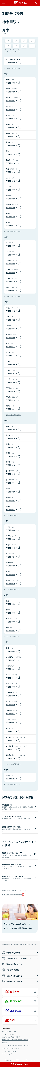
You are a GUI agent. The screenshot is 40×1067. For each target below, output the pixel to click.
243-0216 (11, 704)
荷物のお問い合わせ (14, 964)
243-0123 (11, 740)
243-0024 (11, 557)
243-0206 (11, 382)
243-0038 (11, 109)
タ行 (32, 41)
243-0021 (11, 199)
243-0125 (11, 216)
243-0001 (11, 622)
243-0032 (11, 225)
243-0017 (11, 329)
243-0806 (11, 364)
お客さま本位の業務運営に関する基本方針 (15, 1040)
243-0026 (11, 391)
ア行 (8, 41)
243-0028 (11, 92)
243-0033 (11, 574)
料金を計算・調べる (14, 981)
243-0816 (11, 613)
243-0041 (11, 678)
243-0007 (11, 127)
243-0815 (11, 465)
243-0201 (11, 263)
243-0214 (11, 400)
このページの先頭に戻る (13, 68)
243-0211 (11, 346)
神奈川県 (27, 944)
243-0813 (11, 474)
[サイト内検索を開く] (36, 3)
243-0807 (11, 246)
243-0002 (11, 722)
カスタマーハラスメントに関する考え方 (14, 1045)
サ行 (24, 41)
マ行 (24, 46)
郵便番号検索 (18, 944)
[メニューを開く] (3, 3)
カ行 (16, 41)
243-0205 (11, 429)
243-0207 (11, 660)
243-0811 (11, 447)
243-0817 (11, 190)
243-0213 (11, 154)
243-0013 (11, 172)
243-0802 (11, 337)
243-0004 (11, 669)
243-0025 (11, 272)
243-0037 (11, 713)
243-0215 (11, 281)
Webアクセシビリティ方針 (10, 1037)
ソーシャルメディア (8, 1051)
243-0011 (11, 136)
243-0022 (11, 320)
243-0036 (11, 604)
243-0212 (11, 181)
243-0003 (11, 290)
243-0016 (11, 438)
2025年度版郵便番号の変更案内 (12, 895)
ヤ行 (32, 46)
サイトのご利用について (9, 1031)
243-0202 (11, 539)
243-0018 (11, 548)
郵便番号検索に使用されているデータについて (16, 890)
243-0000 (11, 62)
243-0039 (11, 583)
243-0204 (11, 500)
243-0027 (11, 100)
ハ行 (16, 46)
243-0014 (11, 118)
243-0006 (11, 145)
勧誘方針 (4, 1043)
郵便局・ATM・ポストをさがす (19, 958)
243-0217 (11, 355)
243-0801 (11, 255)
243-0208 (11, 696)
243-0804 (11, 409)
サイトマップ (6, 1054)
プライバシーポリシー (9, 1034)
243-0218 (11, 163)
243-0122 (11, 731)
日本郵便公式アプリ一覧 (9, 1048)
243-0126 (11, 207)
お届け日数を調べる (14, 975)
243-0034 (11, 630)
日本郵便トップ (7, 944)
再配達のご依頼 (13, 970)
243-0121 (11, 566)
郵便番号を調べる (13, 952)
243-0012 (11, 311)
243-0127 (11, 749)
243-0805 (11, 530)
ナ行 (8, 46)
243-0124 (11, 758)
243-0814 (11, 483)
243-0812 (11, 456)
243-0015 (11, 687)
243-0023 (11, 492)
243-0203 (11, 373)
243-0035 (11, 83)
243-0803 (11, 778)
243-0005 (11, 651)
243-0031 (11, 509)
